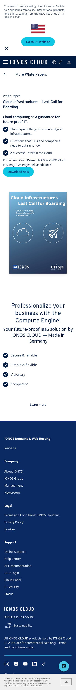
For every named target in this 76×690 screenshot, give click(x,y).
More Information (33, 685)
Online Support (15, 552)
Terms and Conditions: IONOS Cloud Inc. (32, 515)
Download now (18, 172)
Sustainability (23, 625)
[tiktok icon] (43, 663)
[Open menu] (5, 62)
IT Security (11, 587)
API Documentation (18, 566)
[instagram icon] (6, 663)
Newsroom (12, 492)
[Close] (6, 48)
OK (66, 682)
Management (13, 485)
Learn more (38, 405)
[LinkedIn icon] (34, 663)
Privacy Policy (13, 522)
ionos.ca (10, 448)
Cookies (9, 529)
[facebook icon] (16, 663)
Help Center (12, 559)
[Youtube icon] (25, 663)
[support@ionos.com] (54, 62)
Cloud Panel (12, 580)
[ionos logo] (28, 62)
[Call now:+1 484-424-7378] (61, 62)
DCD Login (11, 573)
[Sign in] (69, 62)
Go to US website (38, 42)
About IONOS (13, 471)
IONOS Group (13, 478)
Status (8, 594)
